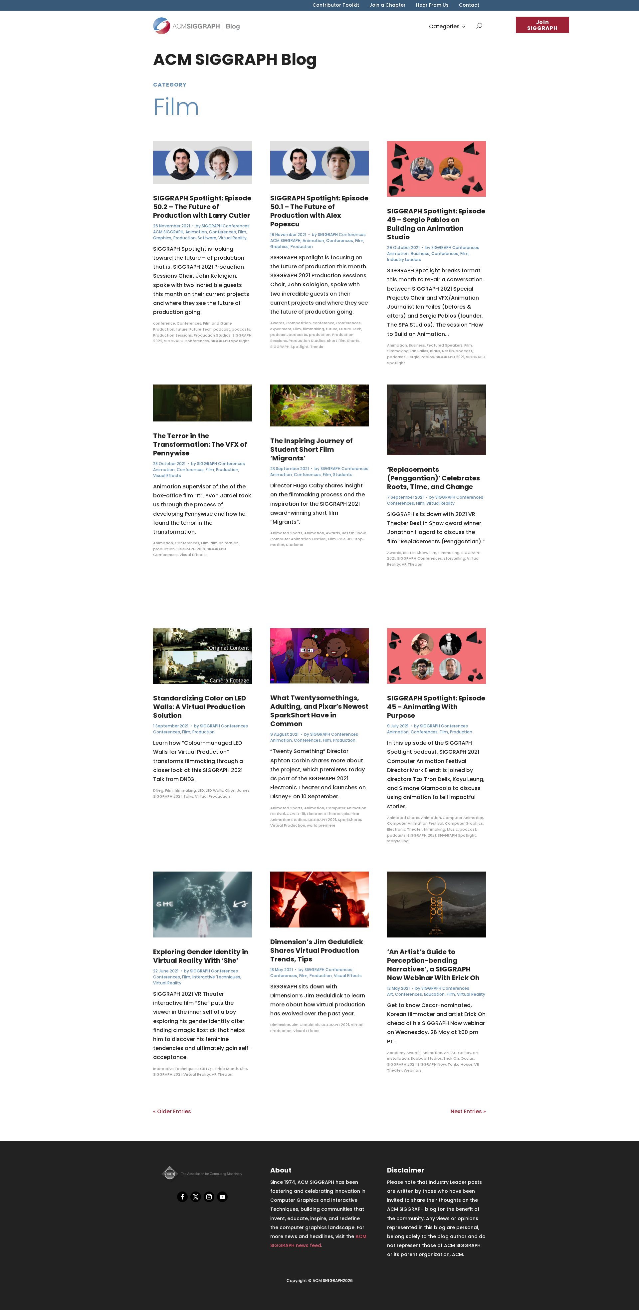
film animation (224, 543)
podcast (221, 329)
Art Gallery (461, 1052)
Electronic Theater (324, 813)
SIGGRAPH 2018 (190, 549)
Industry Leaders (404, 259)
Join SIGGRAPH (542, 25)
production (164, 549)
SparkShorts (349, 819)
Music (452, 829)
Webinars (413, 1070)
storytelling (454, 558)
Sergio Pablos (420, 357)
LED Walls (214, 790)
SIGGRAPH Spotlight (230, 341)
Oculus (467, 1058)
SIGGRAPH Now (431, 1064)
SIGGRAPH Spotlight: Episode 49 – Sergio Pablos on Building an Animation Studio (436, 224)
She (243, 1068)
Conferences (222, 232)
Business (420, 253)
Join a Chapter (387, 5)
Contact (469, 5)
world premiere (321, 825)
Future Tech (200, 329)
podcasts (241, 329)
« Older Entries (172, 1111)
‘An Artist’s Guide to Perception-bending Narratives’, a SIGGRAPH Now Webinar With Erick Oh (433, 964)
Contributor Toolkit (336, 5)
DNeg (158, 790)
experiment (281, 329)
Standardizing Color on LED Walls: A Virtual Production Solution (199, 706)
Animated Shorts (286, 533)
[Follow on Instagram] (209, 1196)
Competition (298, 323)
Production (184, 238)
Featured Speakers (445, 345)
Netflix (448, 351)
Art (390, 994)
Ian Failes (419, 351)
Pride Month (226, 1068)
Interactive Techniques (216, 977)
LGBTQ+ (206, 1068)
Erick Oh (451, 1058)
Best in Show (354, 533)
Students (342, 474)
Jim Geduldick (305, 1024)
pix (346, 813)
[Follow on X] (195, 1196)
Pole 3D (344, 539)
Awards (277, 323)
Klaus (435, 351)
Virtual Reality (232, 238)
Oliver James (237, 790)
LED (201, 790)
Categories (444, 26)
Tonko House (460, 1064)
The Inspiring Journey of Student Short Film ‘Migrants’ (311, 449)
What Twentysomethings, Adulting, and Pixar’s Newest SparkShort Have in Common (319, 710)
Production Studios (212, 335)
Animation (196, 232)
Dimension (280, 1024)
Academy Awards (404, 1052)
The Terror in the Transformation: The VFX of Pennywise (200, 444)
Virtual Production (212, 796)
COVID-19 (296, 813)
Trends (316, 346)
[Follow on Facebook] (182, 1196)
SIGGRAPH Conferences (226, 226)
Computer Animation (463, 817)
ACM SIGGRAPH (168, 232)
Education (434, 994)
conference (164, 323)
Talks (188, 796)
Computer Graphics (464, 823)
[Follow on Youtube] (222, 1196)
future (182, 329)
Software (207, 238)
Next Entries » (468, 1111)
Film (242, 232)
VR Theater (222, 1074)
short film (336, 340)
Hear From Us (432, 5)
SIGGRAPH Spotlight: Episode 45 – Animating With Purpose (436, 706)
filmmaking (185, 790)
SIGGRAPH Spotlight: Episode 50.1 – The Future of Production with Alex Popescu (319, 211)
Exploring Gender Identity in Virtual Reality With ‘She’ (200, 956)
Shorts (353, 340)
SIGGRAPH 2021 (167, 796)
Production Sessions (172, 335)
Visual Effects (167, 475)
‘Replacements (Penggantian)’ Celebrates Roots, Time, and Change (433, 478)
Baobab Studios (426, 1058)
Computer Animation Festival (298, 539)
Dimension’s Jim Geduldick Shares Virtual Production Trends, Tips (316, 950)
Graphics (162, 238)
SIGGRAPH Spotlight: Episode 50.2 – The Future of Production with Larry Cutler (202, 206)
